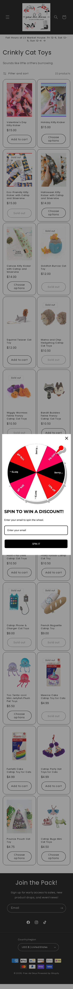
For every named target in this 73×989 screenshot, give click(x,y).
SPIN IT (36, 543)
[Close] (66, 438)
